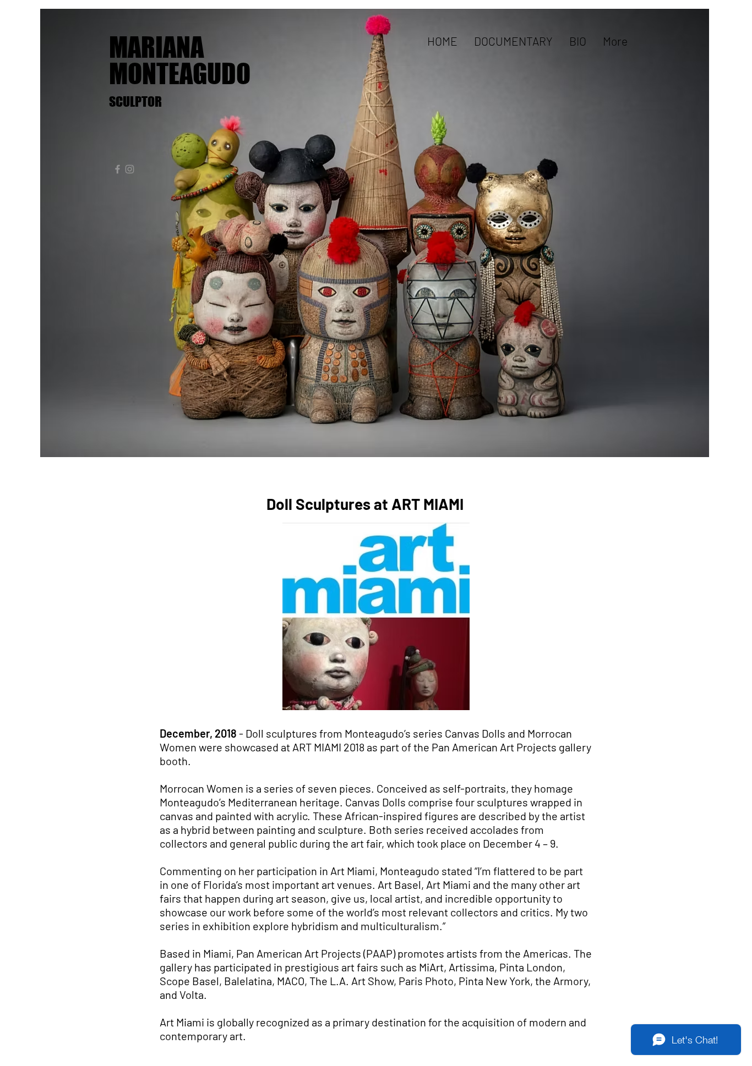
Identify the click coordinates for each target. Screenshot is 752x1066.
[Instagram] (129, 169)
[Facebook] (117, 169)
